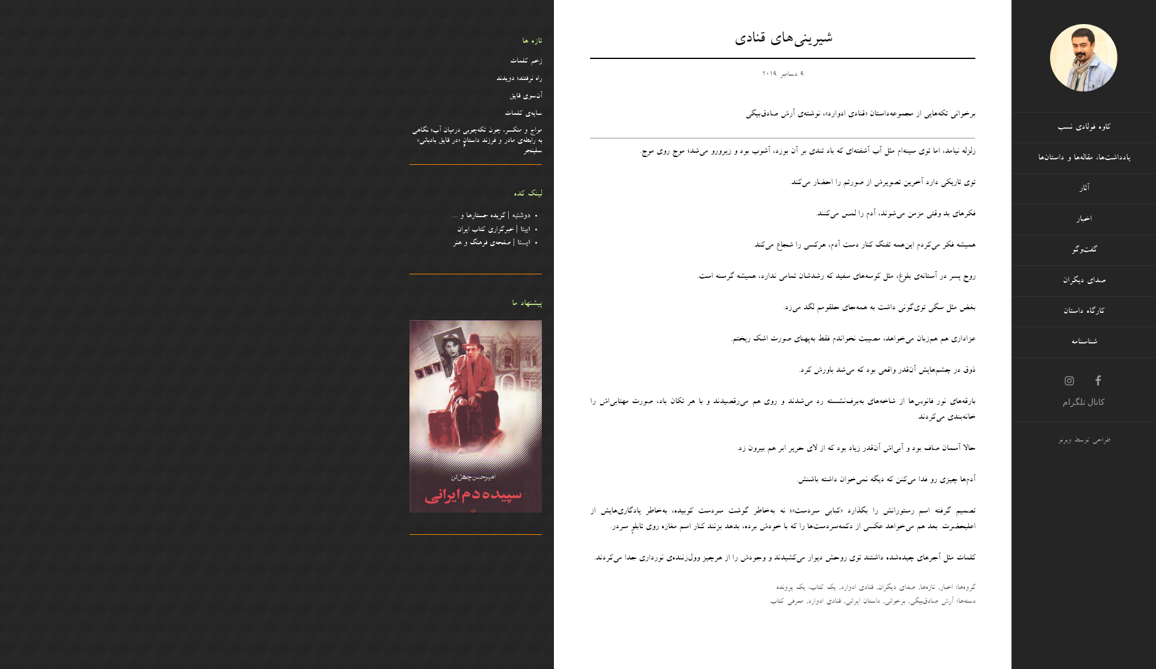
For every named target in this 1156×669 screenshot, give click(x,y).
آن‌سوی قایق (525, 97)
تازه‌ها (927, 588)
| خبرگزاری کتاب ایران (493, 230)
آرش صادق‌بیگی (931, 602)
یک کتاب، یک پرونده (806, 588)
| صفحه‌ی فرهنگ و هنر (491, 243)
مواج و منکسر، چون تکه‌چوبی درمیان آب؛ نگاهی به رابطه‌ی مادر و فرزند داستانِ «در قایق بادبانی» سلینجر (477, 141)
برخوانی (894, 602)
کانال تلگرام (1084, 402)
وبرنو (1064, 441)
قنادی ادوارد (857, 588)
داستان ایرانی (862, 602)
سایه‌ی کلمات (523, 114)
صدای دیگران (896, 588)
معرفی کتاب (786, 602)
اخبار (946, 588)
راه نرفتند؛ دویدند (519, 79)
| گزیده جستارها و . (493, 216)
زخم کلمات (526, 62)
